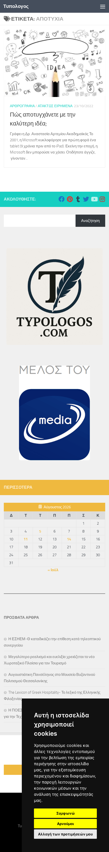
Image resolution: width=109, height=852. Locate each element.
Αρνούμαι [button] (65, 823)
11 (26, 539)
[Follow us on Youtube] (94, 199)
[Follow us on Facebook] (62, 199)
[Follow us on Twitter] (86, 199)
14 (69, 539)
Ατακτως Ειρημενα (55, 106)
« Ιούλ (53, 570)
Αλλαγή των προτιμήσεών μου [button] (65, 834)
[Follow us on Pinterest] (70, 199)
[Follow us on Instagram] (102, 199)
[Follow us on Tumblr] (78, 199)
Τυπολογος (16, 6)
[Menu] (102, 6)
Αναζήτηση (90, 220)
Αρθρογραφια (22, 106)
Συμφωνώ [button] (65, 813)
